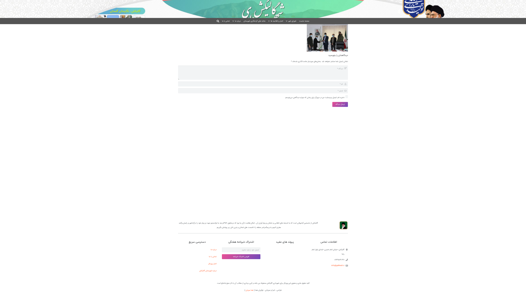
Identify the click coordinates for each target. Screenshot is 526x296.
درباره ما (214, 249)
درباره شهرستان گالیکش (208, 270)
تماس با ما (213, 256)
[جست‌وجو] (218, 21)
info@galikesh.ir (337, 265)
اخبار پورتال (212, 263)
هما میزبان (249, 290)
